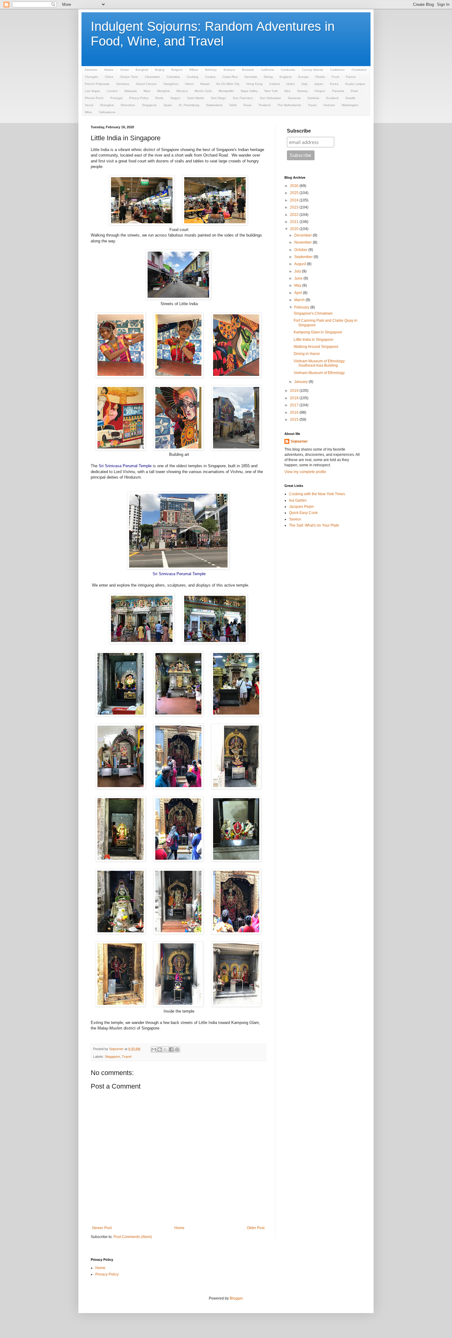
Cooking (192, 76)
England (285, 76)
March (300, 300)
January (301, 382)
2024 (294, 200)
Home (179, 1228)
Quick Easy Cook (303, 513)
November (303, 242)
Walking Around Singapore (316, 346)
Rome (159, 98)
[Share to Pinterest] (177, 1049)
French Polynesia (97, 84)
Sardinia (313, 98)
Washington (350, 105)
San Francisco (243, 98)
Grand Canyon (146, 84)
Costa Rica (230, 76)
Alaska (108, 69)
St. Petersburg (189, 105)
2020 (294, 229)
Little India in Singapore (313, 339)
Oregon (320, 91)
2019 (294, 390)
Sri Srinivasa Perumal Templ (178, 573)
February (302, 307)
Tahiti (232, 105)
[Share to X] (165, 1049)
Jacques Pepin (301, 506)
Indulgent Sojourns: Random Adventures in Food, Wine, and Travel (213, 33)
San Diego (218, 98)
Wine (88, 112)
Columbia (173, 76)
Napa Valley (249, 91)
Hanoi (189, 84)
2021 (294, 222)
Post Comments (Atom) (132, 1237)
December (303, 235)
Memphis (163, 91)
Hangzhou (171, 84)
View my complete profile (305, 472)
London (112, 91)
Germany (122, 84)
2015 (294, 419)
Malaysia (131, 91)
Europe (303, 76)
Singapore (149, 105)
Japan (318, 84)
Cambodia (288, 69)
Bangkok (142, 69)
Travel (312, 105)
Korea (334, 84)
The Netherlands (289, 105)
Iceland (274, 84)
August (300, 264)
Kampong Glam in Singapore (318, 332)
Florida (320, 76)
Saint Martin (195, 98)
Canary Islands (312, 69)
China (109, 76)
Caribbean (337, 69)
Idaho (291, 84)
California (267, 69)
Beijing (160, 69)
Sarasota (294, 98)
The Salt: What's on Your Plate (314, 525)
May (298, 285)
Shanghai (107, 105)
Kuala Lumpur (355, 84)
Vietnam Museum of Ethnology (319, 373)
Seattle (350, 98)
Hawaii (204, 84)
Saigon (175, 98)
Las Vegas (92, 91)
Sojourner (299, 441)
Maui (147, 91)
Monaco (182, 91)
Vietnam (329, 105)
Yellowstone (107, 112)
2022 (294, 215)
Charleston (359, 69)
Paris (354, 91)
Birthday (211, 69)
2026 (294, 186)
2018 (294, 398)
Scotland (332, 98)
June (298, 278)
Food (335, 76)
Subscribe (299, 130)
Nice (287, 91)
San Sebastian (270, 98)
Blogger (236, 1298)
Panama (338, 91)
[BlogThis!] (160, 1049)
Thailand (264, 105)
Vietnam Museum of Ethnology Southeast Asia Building (319, 363)
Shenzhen (128, 105)
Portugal (116, 98)
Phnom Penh (94, 98)
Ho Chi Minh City (228, 84)
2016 (294, 412)
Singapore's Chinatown (313, 313)
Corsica (210, 76)
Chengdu (91, 76)
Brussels (248, 69)
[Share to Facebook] (171, 1049)
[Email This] (154, 1049)
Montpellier (226, 91)
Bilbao (193, 69)
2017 (294, 405)
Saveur (295, 519)
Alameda (91, 69)
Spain (168, 105)
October (301, 250)
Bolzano (229, 69)
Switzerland (214, 105)
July (298, 271)
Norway (302, 91)
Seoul (89, 105)
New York (271, 91)
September (304, 257)
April (298, 293)
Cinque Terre (129, 76)
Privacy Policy (139, 98)
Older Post (255, 1228)
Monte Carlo (203, 91)
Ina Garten (298, 500)
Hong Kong (254, 84)
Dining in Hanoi (307, 354)
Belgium (177, 69)
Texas (247, 105)
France (351, 76)
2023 (294, 207)
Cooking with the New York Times (317, 494)
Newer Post (102, 1228)
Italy (304, 84)
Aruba (124, 69)
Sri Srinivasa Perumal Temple (125, 466)
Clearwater (152, 76)
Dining (268, 76)
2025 (294, 193)
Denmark (250, 76)
